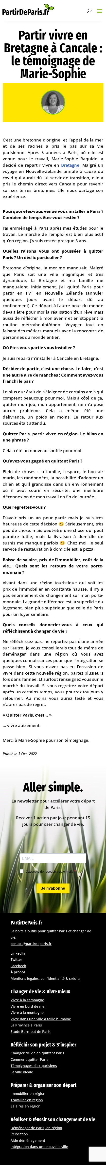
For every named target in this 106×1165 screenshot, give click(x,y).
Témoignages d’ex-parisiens (34, 1065)
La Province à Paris (26, 1025)
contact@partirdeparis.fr (31, 943)
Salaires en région (25, 1106)
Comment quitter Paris (29, 1059)
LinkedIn (18, 953)
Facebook (18, 966)
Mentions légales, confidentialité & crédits (45, 978)
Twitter (16, 959)
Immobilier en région (28, 1093)
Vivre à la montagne (27, 1012)
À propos (18, 972)
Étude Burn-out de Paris (31, 1031)
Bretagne (70, 165)
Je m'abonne (53, 888)
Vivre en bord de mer (28, 1006)
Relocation (19, 1134)
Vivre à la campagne (27, 1000)
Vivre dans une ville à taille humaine (41, 1019)
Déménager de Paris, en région (36, 1127)
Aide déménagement (28, 1140)
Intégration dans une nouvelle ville (39, 1146)
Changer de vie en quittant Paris (37, 1053)
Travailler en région (27, 1100)
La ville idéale (22, 1072)
